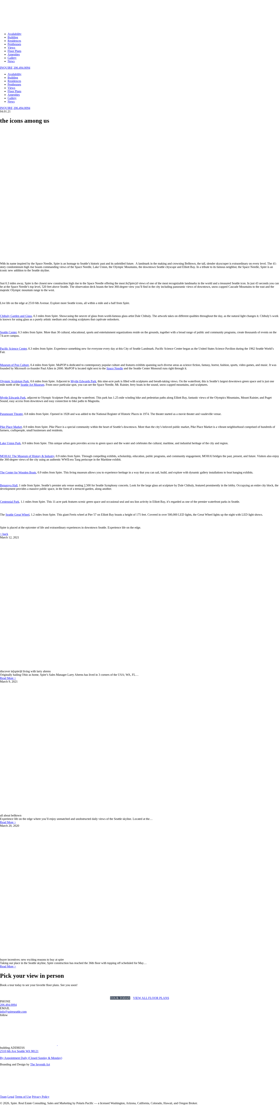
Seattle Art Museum (32, 384)
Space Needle (114, 368)
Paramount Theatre (11, 414)
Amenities (14, 54)
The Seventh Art (40, 1064)
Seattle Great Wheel (17, 514)
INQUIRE (6, 108)
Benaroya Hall (8, 485)
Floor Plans (14, 51)
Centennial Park (9, 501)
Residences (14, 40)
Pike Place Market (11, 426)
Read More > (8, 678)
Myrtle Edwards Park (83, 381)
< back (4, 534)
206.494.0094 (21, 67)
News (11, 61)
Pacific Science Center (13, 348)
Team (3, 1096)
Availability (14, 34)
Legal (10, 1096)
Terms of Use (23, 1096)
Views (11, 47)
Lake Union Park (10, 443)
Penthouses (14, 44)
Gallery (12, 57)
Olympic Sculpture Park (14, 381)
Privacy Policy (40, 1096)
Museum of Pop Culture (14, 365)
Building (13, 37)
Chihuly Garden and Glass (16, 316)
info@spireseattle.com (13, 1011)
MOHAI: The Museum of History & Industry (27, 456)
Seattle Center (8, 332)
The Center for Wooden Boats (18, 472)
